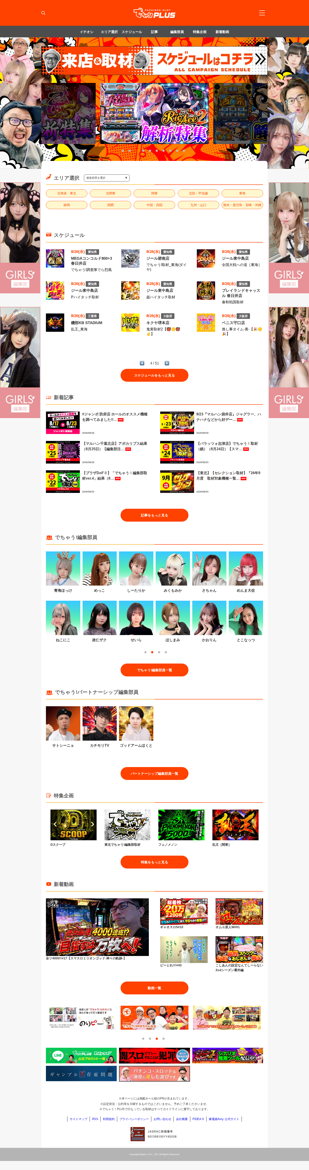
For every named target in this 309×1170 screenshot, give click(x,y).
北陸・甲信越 (198, 193)
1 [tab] (124, 152)
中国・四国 (154, 205)
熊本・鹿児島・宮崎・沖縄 (242, 205)
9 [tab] (178, 152)
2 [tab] (130, 152)
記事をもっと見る (154, 515)
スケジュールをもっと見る (154, 375)
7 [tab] (164, 152)
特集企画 (200, 32)
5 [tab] (151, 152)
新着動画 (222, 32)
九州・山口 (198, 205)
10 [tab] (185, 152)
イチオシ (86, 32)
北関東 (110, 193)
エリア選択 (109, 32)
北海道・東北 (66, 193)
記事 (154, 32)
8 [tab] (171, 152)
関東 (154, 193)
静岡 (67, 205)
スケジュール (132, 32)
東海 (242, 193)
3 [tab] (137, 152)
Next (218, 114)
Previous (91, 114)
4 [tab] (144, 152)
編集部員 (177, 32)
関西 (110, 205)
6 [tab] (158, 152)
